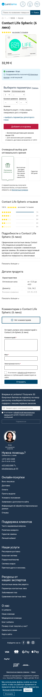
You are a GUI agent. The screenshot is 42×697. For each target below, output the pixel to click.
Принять (28, 690)
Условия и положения (11, 497)
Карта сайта (7, 634)
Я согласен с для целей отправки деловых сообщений (19, 414)
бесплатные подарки (20, 190)
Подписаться (21, 421)
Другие (20, 18)
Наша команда (8, 614)
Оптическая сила (18, 91)
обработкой (22, 373)
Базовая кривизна (11, 99)
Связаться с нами (9, 630)
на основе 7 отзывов (20, 32)
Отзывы (5, 512)
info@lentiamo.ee (8, 469)
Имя (6, 355)
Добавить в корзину (21, 126)
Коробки (7, 91)
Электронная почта (12, 364)
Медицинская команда (11, 618)
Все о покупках (8, 481)
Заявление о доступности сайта (15, 501)
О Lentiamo (6, 610)
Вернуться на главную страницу (18, 672)
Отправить (21, 382)
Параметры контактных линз (14, 588)
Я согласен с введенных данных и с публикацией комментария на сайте (20, 375)
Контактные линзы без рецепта (15, 584)
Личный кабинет (9, 538)
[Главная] (3, 18)
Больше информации (12, 690)
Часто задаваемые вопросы (14, 526)
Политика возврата (10, 530)
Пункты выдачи (8, 493)
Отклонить (9, 694)
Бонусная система (9, 555)
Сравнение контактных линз (14, 596)
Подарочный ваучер (10, 559)
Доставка (6, 485)
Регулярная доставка (11, 551)
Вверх (33, 672)
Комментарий (10, 337)
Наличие (7, 106)
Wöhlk (12, 18)
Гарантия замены (9, 534)
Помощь (35, 88)
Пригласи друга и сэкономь (13, 567)
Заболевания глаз (9, 592)
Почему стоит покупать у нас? (14, 626)
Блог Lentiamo (8, 622)
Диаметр (22, 99)
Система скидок (9, 563)
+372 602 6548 (7, 465)
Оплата (5, 489)
